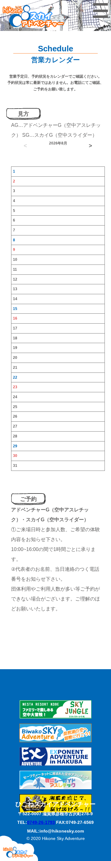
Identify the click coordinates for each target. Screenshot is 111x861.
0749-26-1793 (41, 822)
